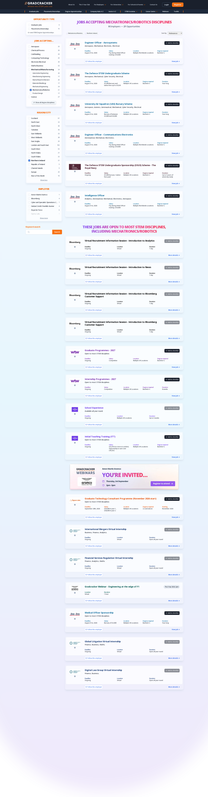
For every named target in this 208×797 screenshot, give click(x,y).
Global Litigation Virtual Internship (103, 641)
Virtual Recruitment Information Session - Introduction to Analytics (119, 240)
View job (175, 61)
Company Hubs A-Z (96, 11)
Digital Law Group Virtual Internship (103, 670)
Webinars (165, 11)
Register (177, 4)
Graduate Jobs (34, 11)
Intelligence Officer (95, 195)
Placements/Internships (52, 11)
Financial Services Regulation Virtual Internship (109, 558)
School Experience (94, 407)
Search (57, 232)
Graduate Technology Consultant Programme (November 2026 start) (120, 498)
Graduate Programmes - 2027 (100, 350)
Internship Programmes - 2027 (100, 379)
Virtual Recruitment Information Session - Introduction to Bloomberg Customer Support (121, 295)
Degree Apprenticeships (73, 11)
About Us (71, 5)
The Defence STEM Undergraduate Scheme (107, 73)
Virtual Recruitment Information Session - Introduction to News (118, 267)
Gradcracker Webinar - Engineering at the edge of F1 (112, 586)
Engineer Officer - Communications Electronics (109, 134)
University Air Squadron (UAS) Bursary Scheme (108, 104)
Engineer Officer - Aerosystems (101, 42)
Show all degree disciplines (45, 102)
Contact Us (153, 5)
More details (173, 255)
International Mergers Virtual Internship (105, 529)
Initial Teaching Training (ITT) (100, 436)
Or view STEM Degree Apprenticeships (41, 33)
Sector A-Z (112, 11)
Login (166, 4)
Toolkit (176, 11)
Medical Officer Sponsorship (99, 612)
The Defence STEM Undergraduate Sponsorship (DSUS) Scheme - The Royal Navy (120, 166)
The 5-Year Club (84, 5)
